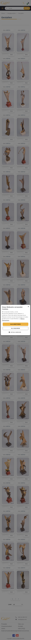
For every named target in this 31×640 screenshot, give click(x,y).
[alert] (15, 320)
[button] (15, 332)
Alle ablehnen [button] (15, 328)
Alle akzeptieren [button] (15, 324)
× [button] (28, 306)
